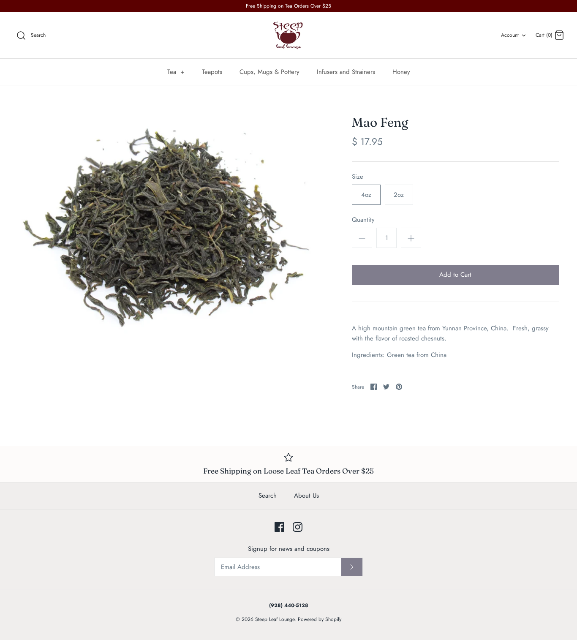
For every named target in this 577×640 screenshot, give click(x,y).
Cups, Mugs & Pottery (269, 71)
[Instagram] (297, 527)
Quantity (363, 219)
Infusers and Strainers (346, 71)
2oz (399, 194)
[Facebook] (279, 527)
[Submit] (351, 567)
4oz (366, 194)
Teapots (212, 71)
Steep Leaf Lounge (274, 619)
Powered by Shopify (319, 619)
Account (510, 35)
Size (357, 176)
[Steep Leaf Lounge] (288, 35)
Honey (401, 71)
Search (268, 495)
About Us (306, 495)
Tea (176, 71)
